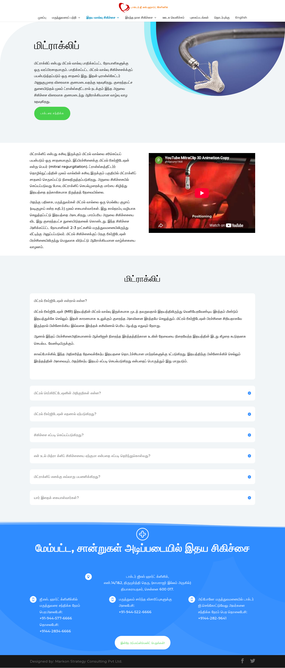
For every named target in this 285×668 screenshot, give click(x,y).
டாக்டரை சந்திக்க (52, 113)
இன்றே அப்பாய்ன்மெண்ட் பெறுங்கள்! (143, 643)
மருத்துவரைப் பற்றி (64, 17)
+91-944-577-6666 (56, 618)
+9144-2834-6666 (55, 631)
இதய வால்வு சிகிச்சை (100, 17)
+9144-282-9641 (212, 618)
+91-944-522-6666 (135, 612)
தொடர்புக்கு (222, 17)
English (241, 17)
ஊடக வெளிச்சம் (173, 17)
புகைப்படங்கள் (199, 17)
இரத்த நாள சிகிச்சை (139, 17)
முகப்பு (42, 17)
